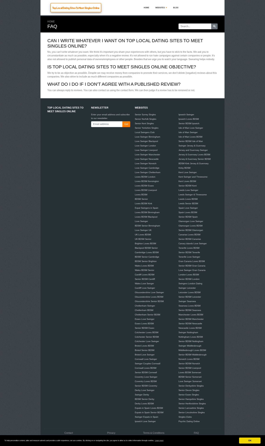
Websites (160, 8)
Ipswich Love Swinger (145, 421)
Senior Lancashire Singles (191, 408)
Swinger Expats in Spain (146, 417)
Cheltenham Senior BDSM (147, 314)
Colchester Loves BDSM (146, 332)
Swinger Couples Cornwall (147, 363)
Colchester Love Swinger (147, 341)
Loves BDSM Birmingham (147, 212)
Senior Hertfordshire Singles (192, 403)
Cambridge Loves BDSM (147, 252)
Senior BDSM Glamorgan (191, 230)
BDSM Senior (141, 199)
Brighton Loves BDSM (145, 243)
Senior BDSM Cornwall (146, 372)
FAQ (196, 433)
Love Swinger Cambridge (147, 168)
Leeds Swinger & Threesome (193, 194)
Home (146, 8)
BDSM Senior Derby (144, 399)
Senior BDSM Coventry (146, 386)
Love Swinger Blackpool (146, 141)
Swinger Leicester (187, 288)
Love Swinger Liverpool (146, 150)
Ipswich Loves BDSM (189, 119)
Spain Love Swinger (188, 208)
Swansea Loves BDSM (190, 305)
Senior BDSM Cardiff (145, 279)
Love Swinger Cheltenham (147, 172)
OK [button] (250, 440)
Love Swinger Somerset (190, 381)
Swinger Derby (142, 394)
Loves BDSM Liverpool (146, 190)
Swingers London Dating (190, 283)
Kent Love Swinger (188, 172)
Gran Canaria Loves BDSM (192, 261)
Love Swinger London (145, 145)
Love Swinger (141, 221)
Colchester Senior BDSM (147, 337)
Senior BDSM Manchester (191, 319)
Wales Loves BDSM (144, 265)
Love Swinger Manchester (147, 154)
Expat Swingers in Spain (146, 208)
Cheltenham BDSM (144, 310)
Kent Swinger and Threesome (193, 177)
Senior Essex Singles (189, 394)
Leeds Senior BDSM (188, 203)
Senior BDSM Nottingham (191, 341)
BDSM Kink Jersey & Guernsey (194, 163)
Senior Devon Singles (189, 390)
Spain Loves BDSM (188, 212)
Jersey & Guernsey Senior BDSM (195, 159)
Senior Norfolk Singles (145, 119)
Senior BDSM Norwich (189, 363)
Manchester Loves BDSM (191, 314)
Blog (175, 8)
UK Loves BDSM (143, 234)
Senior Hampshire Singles (191, 399)
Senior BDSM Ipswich (189, 123)
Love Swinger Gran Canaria (192, 270)
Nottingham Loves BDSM (191, 337)
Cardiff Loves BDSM (144, 274)
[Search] (214, 26)
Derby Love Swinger (144, 390)
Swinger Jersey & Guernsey (192, 145)
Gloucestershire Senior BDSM (149, 301)
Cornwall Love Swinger (146, 359)
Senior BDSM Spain (188, 217)
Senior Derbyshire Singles (191, 386)
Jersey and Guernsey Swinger (193, 150)
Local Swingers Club (145, 132)
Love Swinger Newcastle (147, 159)
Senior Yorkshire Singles (146, 128)
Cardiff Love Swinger (145, 288)
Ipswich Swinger (186, 114)
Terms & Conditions (153, 433)
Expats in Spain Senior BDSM (149, 412)
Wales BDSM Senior (144, 270)
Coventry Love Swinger (146, 377)
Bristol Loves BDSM (144, 346)
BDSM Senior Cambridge (147, 257)
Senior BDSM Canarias (190, 239)
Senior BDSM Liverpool (190, 368)
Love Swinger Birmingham (147, 137)
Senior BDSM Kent (188, 185)
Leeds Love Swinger (188, 190)
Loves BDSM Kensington (147, 181)
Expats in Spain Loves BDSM (149, 408)
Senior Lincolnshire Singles (192, 412)
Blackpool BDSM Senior (146, 248)
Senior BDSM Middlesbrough (193, 354)
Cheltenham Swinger (145, 305)
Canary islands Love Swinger (193, 243)
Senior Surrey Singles (145, 114)
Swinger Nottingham (188, 332)
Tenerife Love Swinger (189, 257)
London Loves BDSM (189, 274)
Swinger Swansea (187, 301)
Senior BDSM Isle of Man (191, 141)
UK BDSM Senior (143, 239)
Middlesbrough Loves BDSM (192, 350)
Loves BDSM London (145, 177)
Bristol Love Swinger (145, 354)
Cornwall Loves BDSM (145, 368)
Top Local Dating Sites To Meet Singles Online (75, 8)
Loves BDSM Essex (144, 185)
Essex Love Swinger (144, 319)
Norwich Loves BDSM (189, 359)
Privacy (111, 433)
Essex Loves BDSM (144, 323)
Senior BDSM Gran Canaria (192, 265)
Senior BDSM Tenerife (189, 252)
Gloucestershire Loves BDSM (149, 297)
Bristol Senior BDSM (144, 350)
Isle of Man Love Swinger (191, 128)
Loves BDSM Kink (143, 203)
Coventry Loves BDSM (146, 381)
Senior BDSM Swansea (190, 310)
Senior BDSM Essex (144, 328)
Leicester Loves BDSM (190, 292)
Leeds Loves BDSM (188, 199)
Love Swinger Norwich (145, 163)
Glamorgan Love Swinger (191, 221)
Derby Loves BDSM (144, 403)
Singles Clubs (185, 417)
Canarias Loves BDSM (189, 234)
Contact (68, 433)
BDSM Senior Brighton (146, 261)
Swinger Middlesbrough (190, 346)
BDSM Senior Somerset (190, 377)
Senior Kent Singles (144, 123)
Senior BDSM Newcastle (190, 323)
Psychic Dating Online (189, 421)
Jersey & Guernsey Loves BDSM (194, 154)
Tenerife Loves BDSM (189, 248)
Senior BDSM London (189, 279)
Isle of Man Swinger (188, 132)
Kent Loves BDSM (187, 181)
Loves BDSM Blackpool (146, 217)
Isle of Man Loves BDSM (190, 137)
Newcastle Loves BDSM (190, 328)
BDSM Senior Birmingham (147, 225)
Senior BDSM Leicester (190, 297)
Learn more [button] (159, 440)
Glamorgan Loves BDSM (191, 225)
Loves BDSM (141, 194)
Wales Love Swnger (144, 283)
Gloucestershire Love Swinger (149, 292)
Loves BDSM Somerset (190, 372)
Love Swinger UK (143, 230)
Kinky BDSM (184, 168)
